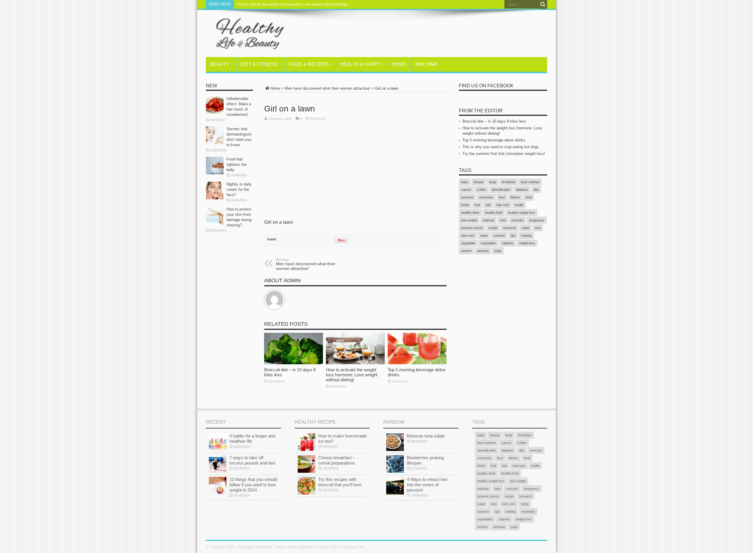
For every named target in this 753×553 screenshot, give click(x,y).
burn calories (530, 182)
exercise (467, 197)
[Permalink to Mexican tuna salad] (395, 442)
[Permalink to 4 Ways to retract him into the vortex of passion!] (395, 485)
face (502, 197)
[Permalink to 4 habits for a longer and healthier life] (217, 442)
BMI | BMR (426, 64)
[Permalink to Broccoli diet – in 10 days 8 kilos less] (293, 348)
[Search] (542, 4)
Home (275, 88)
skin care (467, 235)
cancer (466, 189)
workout (483, 251)
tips (513, 235)
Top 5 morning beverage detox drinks (493, 140)
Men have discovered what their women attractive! (327, 88)
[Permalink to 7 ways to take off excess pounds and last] (217, 464)
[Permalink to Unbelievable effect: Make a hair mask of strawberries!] (215, 105)
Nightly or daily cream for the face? (239, 189)
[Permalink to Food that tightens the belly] (215, 165)
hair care (503, 205)
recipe (493, 228)
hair (488, 205)
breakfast (508, 182)
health (519, 205)
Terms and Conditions (294, 547)
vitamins (508, 243)
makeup (488, 220)
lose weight (469, 220)
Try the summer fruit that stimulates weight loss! (503, 153)
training (526, 235)
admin (288, 118)
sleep (484, 235)
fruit (477, 205)
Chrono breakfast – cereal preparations (336, 460)
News (399, 64)
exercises (486, 197)
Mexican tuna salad (425, 435)
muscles (518, 220)
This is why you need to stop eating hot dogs (500, 147)
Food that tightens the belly (236, 164)
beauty (479, 182)
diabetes (522, 189)
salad (525, 228)
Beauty (219, 64)
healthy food (493, 212)
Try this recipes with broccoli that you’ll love (339, 482)
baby (464, 182)
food (529, 197)
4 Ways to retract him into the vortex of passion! (427, 484)
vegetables (488, 243)
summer (499, 235)
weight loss (527, 243)
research (509, 228)
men (503, 220)
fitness (515, 197)
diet (536, 189)
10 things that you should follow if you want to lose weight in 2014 (253, 484)
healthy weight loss (521, 212)
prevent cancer (472, 228)
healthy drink (470, 212)
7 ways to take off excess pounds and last (252, 460)
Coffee (481, 189)
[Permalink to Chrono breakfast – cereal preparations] (306, 464)
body (492, 182)
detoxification (501, 189)
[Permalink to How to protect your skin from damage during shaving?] (215, 215)
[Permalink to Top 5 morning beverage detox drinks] (417, 348)
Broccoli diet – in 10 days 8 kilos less (494, 121)
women (466, 251)
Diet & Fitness (259, 64)
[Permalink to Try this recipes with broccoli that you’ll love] (306, 485)
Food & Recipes (309, 64)
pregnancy (536, 220)
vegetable (468, 243)
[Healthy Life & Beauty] (245, 33)
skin (538, 228)
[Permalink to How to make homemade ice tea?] (306, 442)
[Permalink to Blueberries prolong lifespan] (395, 464)
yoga (497, 251)
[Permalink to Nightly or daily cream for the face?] (215, 190)
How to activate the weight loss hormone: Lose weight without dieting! (292, 4)
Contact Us (353, 547)
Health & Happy (360, 64)
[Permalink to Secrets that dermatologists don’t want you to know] (215, 135)
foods (465, 205)
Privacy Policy (328, 547)
